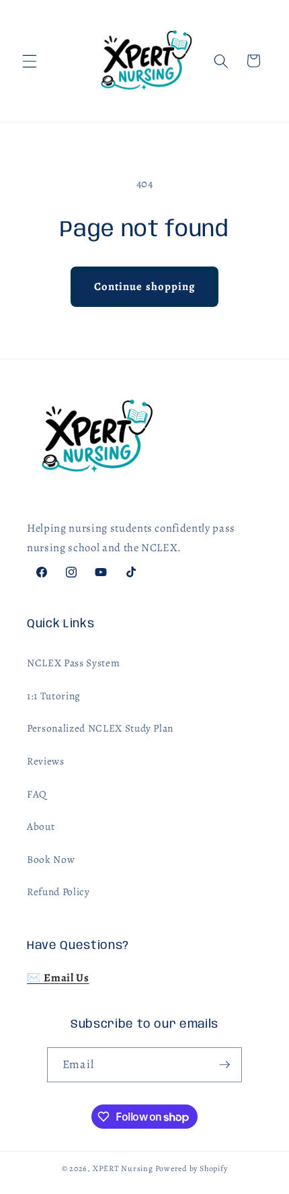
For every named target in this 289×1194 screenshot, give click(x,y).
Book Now (51, 859)
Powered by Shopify (191, 1168)
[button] (29, 60)
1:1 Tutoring (54, 696)
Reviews (46, 761)
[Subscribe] (224, 1064)
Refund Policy (58, 891)
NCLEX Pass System (73, 663)
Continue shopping (145, 286)
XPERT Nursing (123, 1168)
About (40, 826)
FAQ (37, 794)
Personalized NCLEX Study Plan (100, 728)
